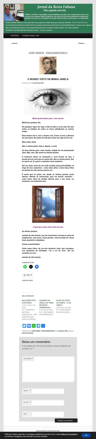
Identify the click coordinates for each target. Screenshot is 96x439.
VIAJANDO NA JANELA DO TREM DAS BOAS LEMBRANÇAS (46, 304)
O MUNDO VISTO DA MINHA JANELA (48, 79)
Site (25, 414)
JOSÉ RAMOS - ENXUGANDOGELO (43, 331)
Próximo (82, 43)
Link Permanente (27, 333)
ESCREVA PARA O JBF (30, 35)
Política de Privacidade (68, 434)
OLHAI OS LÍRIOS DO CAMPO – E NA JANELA (63, 302)
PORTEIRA (15, 35)
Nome (27, 390)
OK (86, 435)
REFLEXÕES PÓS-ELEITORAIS (29, 301)
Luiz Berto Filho (63, 331)
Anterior (14, 43)
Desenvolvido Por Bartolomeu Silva (48, 431)
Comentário (28, 358)
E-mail (27, 402)
